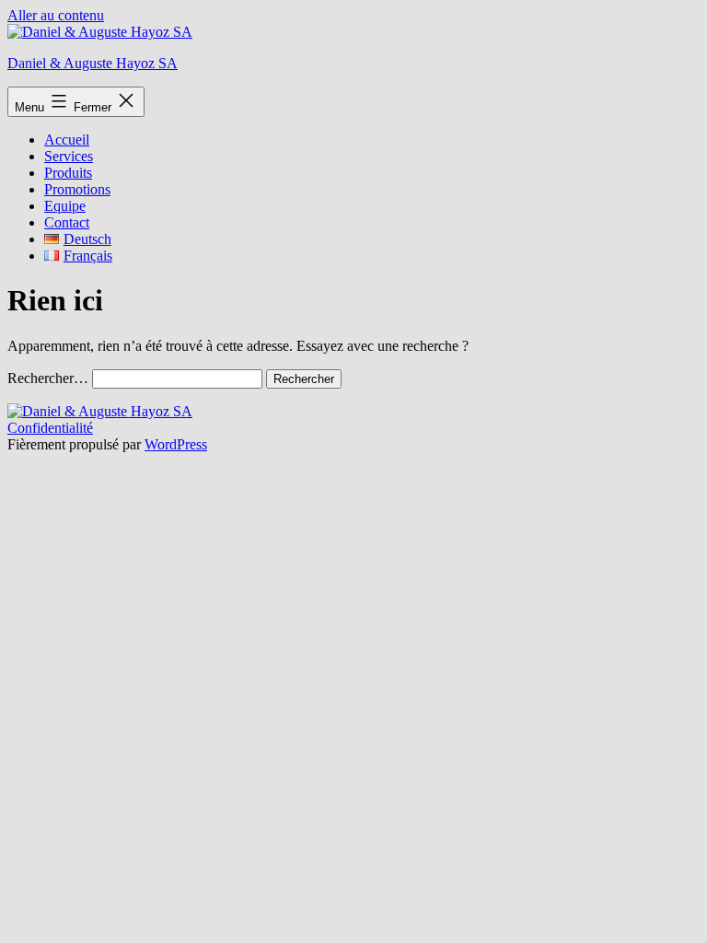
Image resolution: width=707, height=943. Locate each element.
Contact (66, 222)
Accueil (66, 139)
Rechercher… (47, 378)
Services (68, 156)
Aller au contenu (55, 15)
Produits (68, 172)
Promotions (77, 189)
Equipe (65, 206)
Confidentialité (50, 428)
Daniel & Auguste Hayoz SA (92, 63)
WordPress (176, 444)
